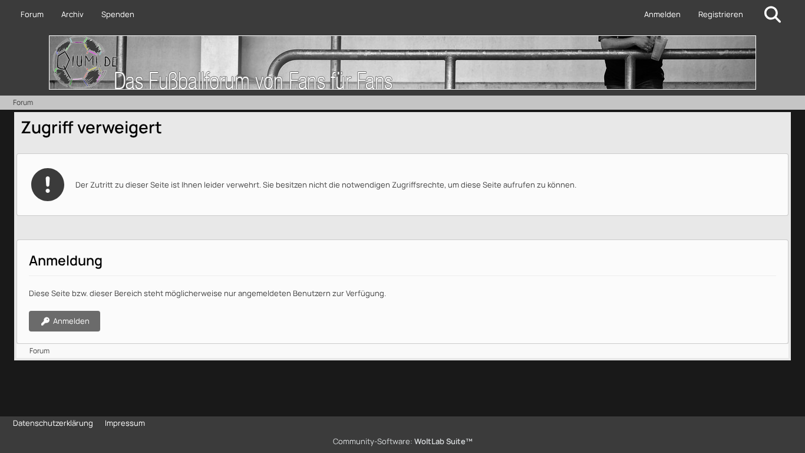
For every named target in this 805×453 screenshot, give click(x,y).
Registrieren (720, 14)
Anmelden (662, 14)
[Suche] (772, 14)
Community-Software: (403, 441)
